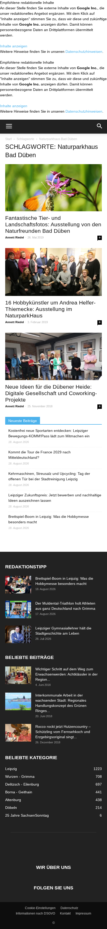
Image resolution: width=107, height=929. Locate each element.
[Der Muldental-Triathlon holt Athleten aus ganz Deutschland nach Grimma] (18, 610)
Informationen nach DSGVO (35, 913)
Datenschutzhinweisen (83, 51)
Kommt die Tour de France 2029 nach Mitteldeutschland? (39, 455)
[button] (99, 127)
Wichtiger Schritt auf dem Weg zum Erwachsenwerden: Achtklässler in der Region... (66, 674)
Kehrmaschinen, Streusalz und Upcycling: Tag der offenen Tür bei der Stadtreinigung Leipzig (49, 476)
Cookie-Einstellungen (40, 908)
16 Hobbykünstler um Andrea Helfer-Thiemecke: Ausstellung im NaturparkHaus (50, 309)
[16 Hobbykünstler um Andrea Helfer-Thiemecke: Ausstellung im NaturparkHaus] (53, 272)
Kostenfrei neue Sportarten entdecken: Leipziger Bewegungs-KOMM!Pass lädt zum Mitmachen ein (49, 433)
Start (8, 139)
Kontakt (65, 913)
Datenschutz (69, 908)
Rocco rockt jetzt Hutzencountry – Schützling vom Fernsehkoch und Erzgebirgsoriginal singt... (63, 731)
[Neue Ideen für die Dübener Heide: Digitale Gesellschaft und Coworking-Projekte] (53, 356)
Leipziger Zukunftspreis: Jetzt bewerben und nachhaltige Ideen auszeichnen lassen (54, 498)
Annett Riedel (14, 237)
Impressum (83, 913)
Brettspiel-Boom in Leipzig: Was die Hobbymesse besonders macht (48, 519)
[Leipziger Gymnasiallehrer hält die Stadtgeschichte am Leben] (18, 634)
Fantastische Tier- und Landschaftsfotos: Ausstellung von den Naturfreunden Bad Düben (53, 224)
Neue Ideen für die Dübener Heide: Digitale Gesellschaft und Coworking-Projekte (51, 393)
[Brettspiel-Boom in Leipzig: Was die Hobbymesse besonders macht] (18, 585)
